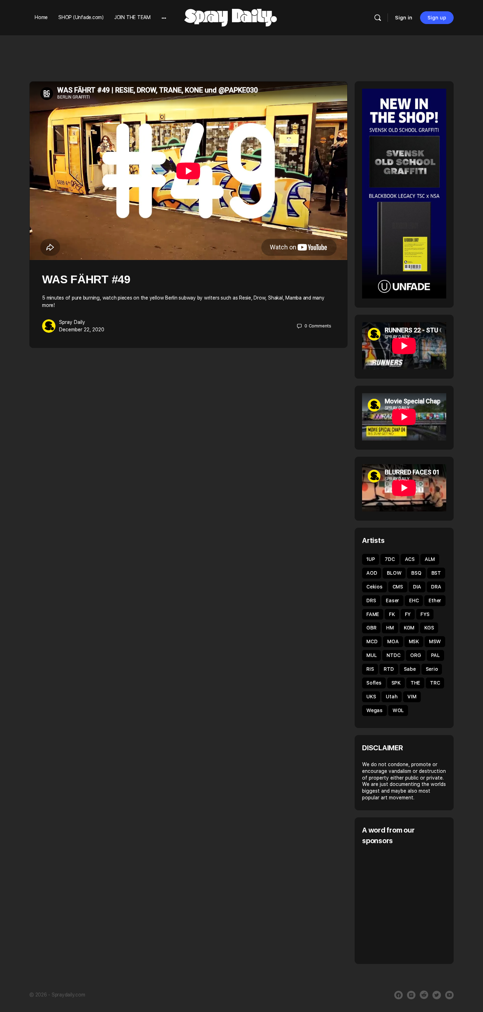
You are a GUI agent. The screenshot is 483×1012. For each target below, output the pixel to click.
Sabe (410, 669)
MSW (435, 641)
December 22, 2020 (81, 329)
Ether (435, 600)
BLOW (394, 573)
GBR (371, 628)
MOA (392, 641)
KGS (429, 628)
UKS (371, 696)
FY (408, 614)
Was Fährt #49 (86, 279)
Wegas (374, 710)
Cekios (374, 587)
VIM (411, 696)
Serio (432, 669)
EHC (414, 600)
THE (415, 683)
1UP (370, 559)
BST (436, 573)
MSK (414, 641)
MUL (371, 655)
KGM (409, 628)
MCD (371, 641)
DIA (417, 587)
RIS (370, 669)
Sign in (403, 17)
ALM (430, 559)
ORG (415, 655)
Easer (392, 600)
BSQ (416, 573)
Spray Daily (72, 322)
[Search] (378, 17)
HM (390, 628)
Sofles (374, 683)
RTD (389, 669)
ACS (410, 559)
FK (392, 614)
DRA (436, 587)
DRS (371, 600)
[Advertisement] (421, 903)
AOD (371, 573)
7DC (390, 559)
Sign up (436, 17)
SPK (396, 683)
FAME (372, 614)
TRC (435, 683)
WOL (398, 710)
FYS (424, 614)
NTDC (393, 655)
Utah (391, 696)
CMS (397, 587)
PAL (435, 655)
